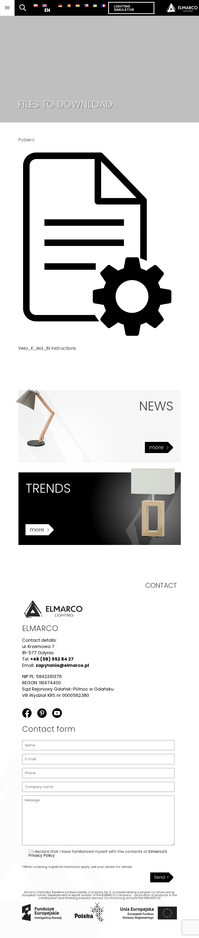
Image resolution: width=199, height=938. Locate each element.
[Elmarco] (176, 8)
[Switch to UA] (95, 5)
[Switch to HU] (77, 5)
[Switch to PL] (35, 5)
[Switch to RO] (69, 5)
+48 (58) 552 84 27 (52, 659)
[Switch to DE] (60, 5)
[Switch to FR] (103, 5)
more (156, 447)
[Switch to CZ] (86, 5)
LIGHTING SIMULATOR (124, 8)
